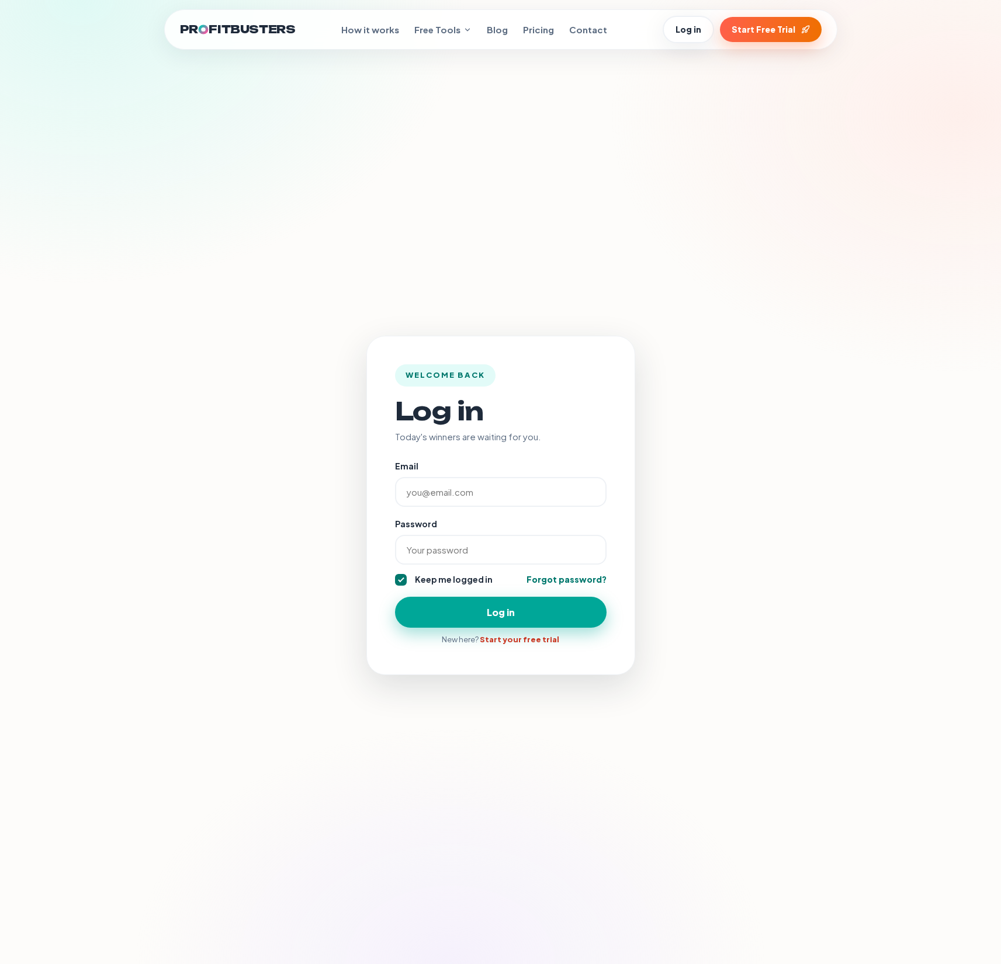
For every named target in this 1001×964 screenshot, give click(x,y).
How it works (370, 29)
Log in (688, 29)
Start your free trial (519, 639)
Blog (497, 29)
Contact (588, 29)
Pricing (538, 29)
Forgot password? (567, 579)
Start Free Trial (763, 29)
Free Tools (437, 29)
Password (416, 523)
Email (406, 466)
